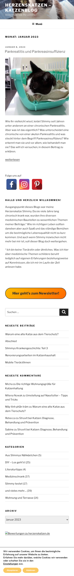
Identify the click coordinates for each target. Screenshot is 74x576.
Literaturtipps (13, 469)
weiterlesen (12, 159)
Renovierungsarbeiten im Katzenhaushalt (30, 355)
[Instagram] (24, 184)
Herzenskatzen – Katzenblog (28, 8)
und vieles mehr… (16, 490)
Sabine (9, 429)
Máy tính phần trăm (17, 406)
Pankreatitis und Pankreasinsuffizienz (35, 51)
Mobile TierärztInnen (18, 362)
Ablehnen (30, 570)
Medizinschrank (14, 476)
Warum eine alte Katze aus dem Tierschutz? (32, 334)
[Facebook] (11, 184)
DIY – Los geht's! (15, 462)
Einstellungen (10, 563)
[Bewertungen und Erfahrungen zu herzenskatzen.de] (27, 533)
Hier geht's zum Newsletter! (35, 293)
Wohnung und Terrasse (19, 497)
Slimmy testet (14, 483)
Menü (39, 23)
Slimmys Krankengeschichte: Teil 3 (26, 348)
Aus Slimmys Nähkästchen (21, 455)
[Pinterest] (37, 184)
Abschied (11, 341)
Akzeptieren (12, 570)
